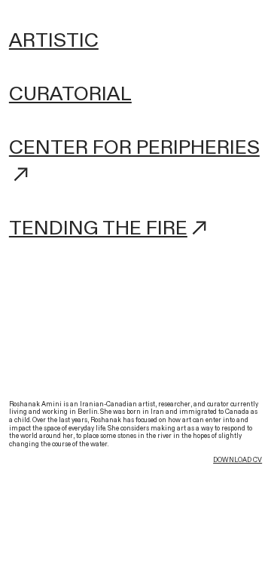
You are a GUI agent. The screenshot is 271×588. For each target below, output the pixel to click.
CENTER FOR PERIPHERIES (134, 147)
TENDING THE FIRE (98, 228)
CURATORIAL (70, 94)
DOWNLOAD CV (237, 459)
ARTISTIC (54, 40)
